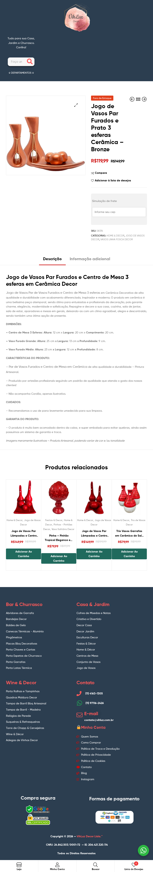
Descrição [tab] (52, 258)
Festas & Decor (53, 520)
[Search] (30, 62)
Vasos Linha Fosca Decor (116, 239)
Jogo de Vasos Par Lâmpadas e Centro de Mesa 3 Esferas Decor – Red (24, 533)
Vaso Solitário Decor (63, 529)
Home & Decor (115, 235)
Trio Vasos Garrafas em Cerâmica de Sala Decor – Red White (129, 533)
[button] (76, 105)
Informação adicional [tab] (90, 258)
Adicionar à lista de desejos (113, 180)
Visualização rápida (33, 499)
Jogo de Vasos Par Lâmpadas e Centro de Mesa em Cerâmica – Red (94, 533)
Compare (101, 173)
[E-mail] (79, 715)
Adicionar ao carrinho (23, 554)
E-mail (91, 713)
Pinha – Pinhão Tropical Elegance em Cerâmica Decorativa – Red (59, 538)
